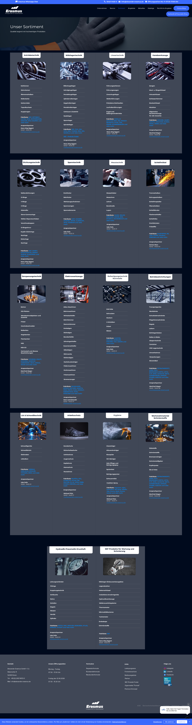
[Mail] (119, 1)
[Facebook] (165, 675)
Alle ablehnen (169, 722)
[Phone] (105, 1)
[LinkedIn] (165, 671)
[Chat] (16, 1)
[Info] (146, 2)
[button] (102, 8)
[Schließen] (189, 721)
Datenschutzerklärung (119, 722)
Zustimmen (182, 722)
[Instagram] (165, 668)
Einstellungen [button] (157, 722)
